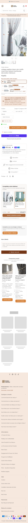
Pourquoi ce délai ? (17, 104)
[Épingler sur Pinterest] (12, 176)
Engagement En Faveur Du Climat (9, 453)
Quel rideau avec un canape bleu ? (9, 412)
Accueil (3, 14)
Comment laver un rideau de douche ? (10, 401)
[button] (18, 127)
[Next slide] (15, 58)
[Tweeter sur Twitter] (10, 176)
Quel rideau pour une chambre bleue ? (10, 408)
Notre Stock (4, 449)
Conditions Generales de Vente (8, 487)
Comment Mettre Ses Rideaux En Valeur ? (11, 404)
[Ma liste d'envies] (26, 6)
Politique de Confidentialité (7, 438)
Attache (3, 114)
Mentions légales (5, 471)
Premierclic (23, 521)
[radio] (14, 82)
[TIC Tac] (18, 374)
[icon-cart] (23, 6)
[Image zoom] (14, 37)
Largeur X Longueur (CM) (20, 108)
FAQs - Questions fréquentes (8, 468)
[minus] (2, 127)
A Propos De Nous (5, 435)
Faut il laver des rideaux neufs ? (8, 426)
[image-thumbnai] (3, 62)
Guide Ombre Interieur (6, 460)
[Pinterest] (12, 374)
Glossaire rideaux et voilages (8, 464)
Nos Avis (3, 490)
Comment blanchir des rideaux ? (9, 397)
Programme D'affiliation (7, 457)
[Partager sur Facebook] (7, 176)
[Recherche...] (24, 10)
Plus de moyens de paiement (14, 138)
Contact (3, 480)
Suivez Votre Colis (5, 483)
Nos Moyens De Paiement (7, 502)
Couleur (3, 108)
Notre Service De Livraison (7, 511)
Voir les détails (7, 299)
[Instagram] (15, 374)
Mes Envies (4, 494)
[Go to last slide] (12, 58)
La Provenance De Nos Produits (9, 446)
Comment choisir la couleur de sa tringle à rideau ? (13, 423)
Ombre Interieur (9, 521)
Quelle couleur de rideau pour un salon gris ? (12, 415)
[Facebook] (9, 374)
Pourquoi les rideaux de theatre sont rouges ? (12, 419)
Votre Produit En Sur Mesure (8, 442)
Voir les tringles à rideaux (10, 233)
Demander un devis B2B (7, 390)
